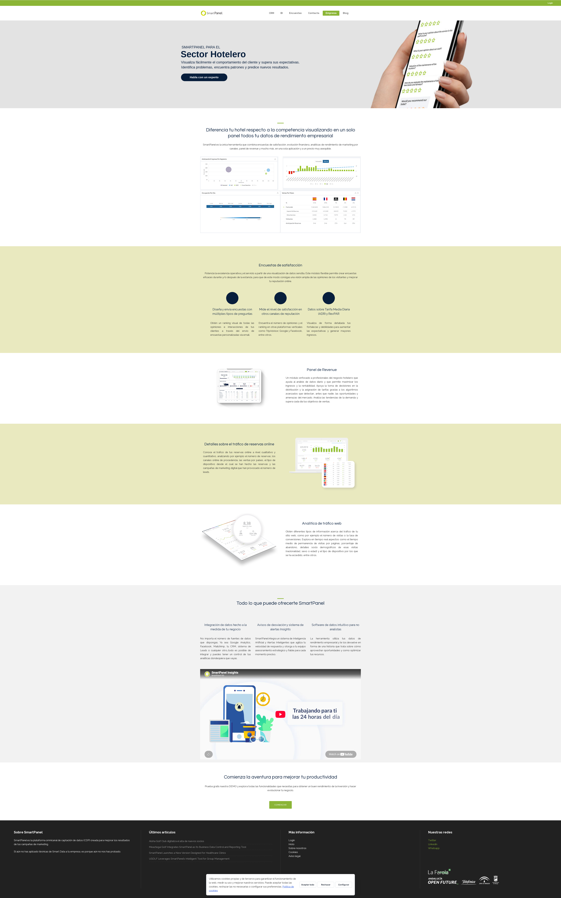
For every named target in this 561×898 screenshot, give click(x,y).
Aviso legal (295, 856)
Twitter (432, 840)
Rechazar (325, 884)
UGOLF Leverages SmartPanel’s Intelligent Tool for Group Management (189, 858)
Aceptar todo (307, 884)
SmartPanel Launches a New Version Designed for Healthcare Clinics (187, 852)
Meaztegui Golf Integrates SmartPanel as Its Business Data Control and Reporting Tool (197, 847)
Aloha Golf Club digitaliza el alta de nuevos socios (176, 841)
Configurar (343, 884)
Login (550, 3)
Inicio (291, 844)
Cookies (293, 852)
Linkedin (432, 844)
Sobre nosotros (297, 848)
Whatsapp (434, 848)
